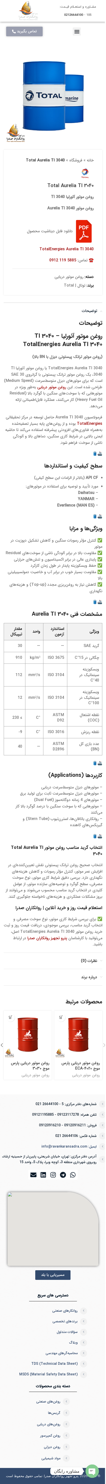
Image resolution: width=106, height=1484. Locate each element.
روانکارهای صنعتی (65, 1310)
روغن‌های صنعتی (48, 1401)
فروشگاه (75, 160)
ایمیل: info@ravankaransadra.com (69, 1146)
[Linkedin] (43, 1175)
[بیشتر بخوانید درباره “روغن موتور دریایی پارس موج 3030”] (10, 1017)
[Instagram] (53, 1175)
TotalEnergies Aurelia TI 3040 (66, 249)
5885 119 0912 (62, 260)
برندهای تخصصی (65, 1321)
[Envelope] (33, 1175)
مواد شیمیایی (50, 1458)
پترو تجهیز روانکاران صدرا (47, 938)
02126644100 (73, 15)
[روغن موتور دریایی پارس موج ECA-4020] (78, 1035)
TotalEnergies (89, 424)
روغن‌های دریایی (48, 1424)
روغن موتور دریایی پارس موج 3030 (30, 1066)
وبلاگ (73, 1342)
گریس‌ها (54, 1413)
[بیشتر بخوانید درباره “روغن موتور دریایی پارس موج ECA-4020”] (61, 1017)
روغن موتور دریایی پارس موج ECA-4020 (80, 1066)
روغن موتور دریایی (68, 277)
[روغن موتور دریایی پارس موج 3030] (28, 1035)
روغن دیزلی (52, 1447)
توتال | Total (74, 285)
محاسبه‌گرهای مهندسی (62, 1353)
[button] (77, 31)
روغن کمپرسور (50, 1435)
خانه (90, 160)
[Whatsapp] (73, 1175)
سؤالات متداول (67, 1332)
